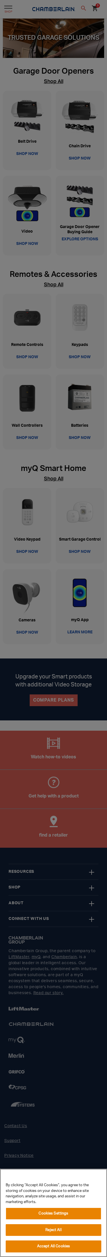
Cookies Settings (53, 1213)
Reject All (53, 1230)
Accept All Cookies (53, 1246)
